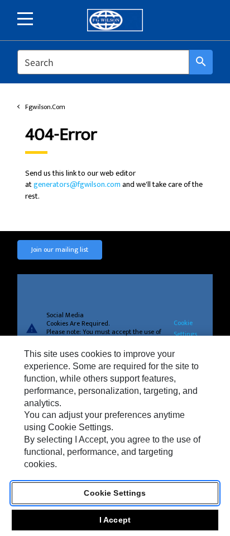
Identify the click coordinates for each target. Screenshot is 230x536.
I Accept (115, 519)
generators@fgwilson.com (77, 184)
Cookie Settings (185, 328)
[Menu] (25, 19)
